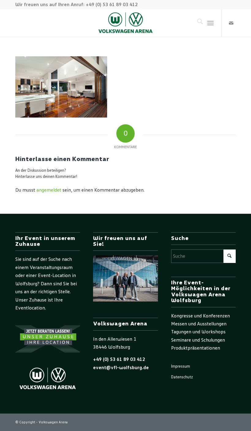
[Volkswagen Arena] (126, 23)
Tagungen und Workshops (198, 331)
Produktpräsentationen (195, 348)
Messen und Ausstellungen (199, 323)
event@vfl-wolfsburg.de (121, 367)
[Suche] (197, 23)
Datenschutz (182, 377)
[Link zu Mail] (231, 23)
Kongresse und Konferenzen (200, 315)
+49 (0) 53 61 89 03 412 (119, 359)
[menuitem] (197, 23)
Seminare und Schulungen (198, 340)
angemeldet (48, 190)
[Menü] (210, 23)
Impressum (180, 367)
